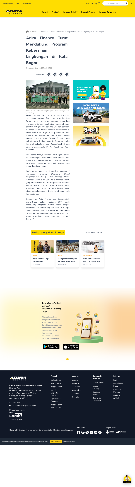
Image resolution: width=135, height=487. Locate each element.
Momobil (75, 383)
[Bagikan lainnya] (67, 74)
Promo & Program (88, 12)
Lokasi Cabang (96, 387)
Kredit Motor (56, 386)
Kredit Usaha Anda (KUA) (56, 405)
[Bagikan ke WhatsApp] (55, 74)
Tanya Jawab (98, 382)
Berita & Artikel (116, 396)
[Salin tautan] (49, 74)
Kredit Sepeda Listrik (54, 393)
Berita (34, 32)
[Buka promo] (91, 90)
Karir (17, 3)
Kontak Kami (26, 3)
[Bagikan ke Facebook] (61, 74)
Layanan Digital (69, 12)
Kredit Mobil (56, 383)
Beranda (45, 12)
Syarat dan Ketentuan (97, 399)
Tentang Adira (8, 3)
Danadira (75, 397)
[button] (127, 479)
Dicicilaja (75, 393)
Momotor (76, 386)
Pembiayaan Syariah (56, 399)
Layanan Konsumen (107, 12)
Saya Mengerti (56, 441)
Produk (55, 12)
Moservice (76, 390)
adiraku (75, 380)
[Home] (27, 31)
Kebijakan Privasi (97, 393)
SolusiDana (56, 380)
